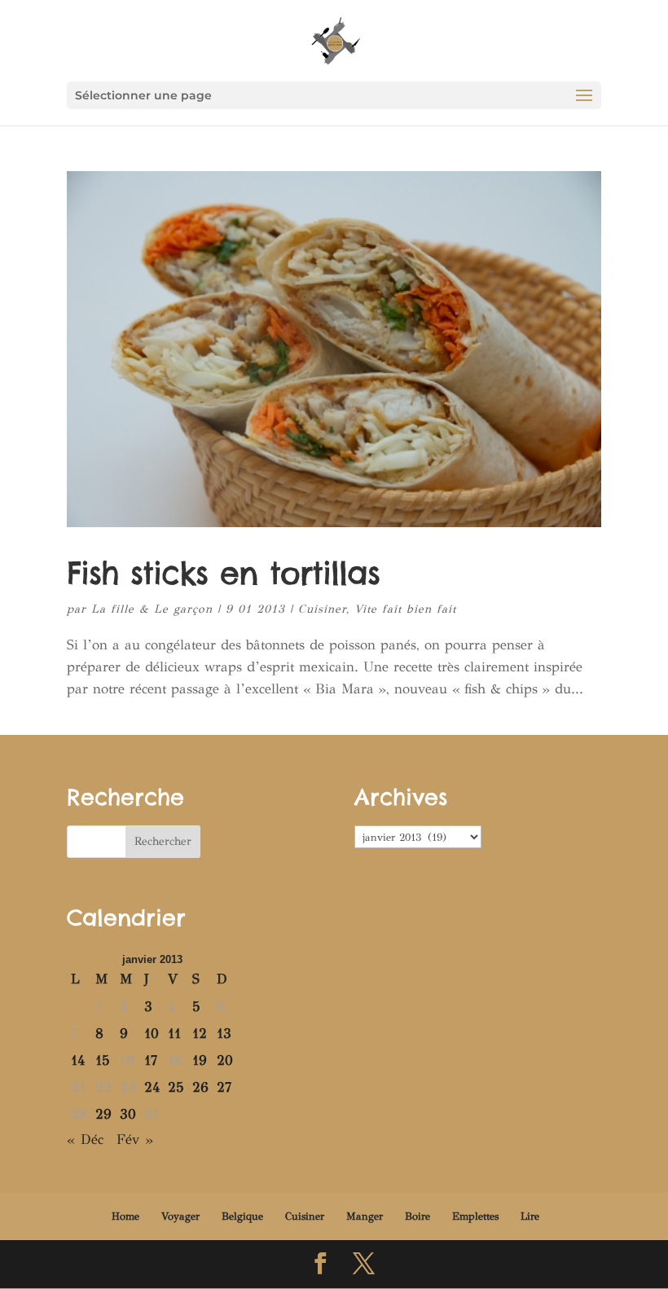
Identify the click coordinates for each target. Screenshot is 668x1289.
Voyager (180, 1216)
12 (199, 1033)
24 (152, 1087)
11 (174, 1033)
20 (225, 1060)
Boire (417, 1216)
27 (224, 1087)
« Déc (85, 1139)
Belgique (242, 1216)
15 (102, 1060)
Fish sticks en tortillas (223, 572)
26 (200, 1087)
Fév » (134, 1139)
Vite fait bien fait (405, 609)
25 (176, 1087)
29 (103, 1114)
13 (224, 1033)
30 (128, 1114)
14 (78, 1060)
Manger (364, 1216)
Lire (530, 1216)
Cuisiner (322, 609)
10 (151, 1033)
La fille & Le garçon (152, 609)
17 (150, 1060)
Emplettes (475, 1216)
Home (125, 1216)
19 (199, 1060)
